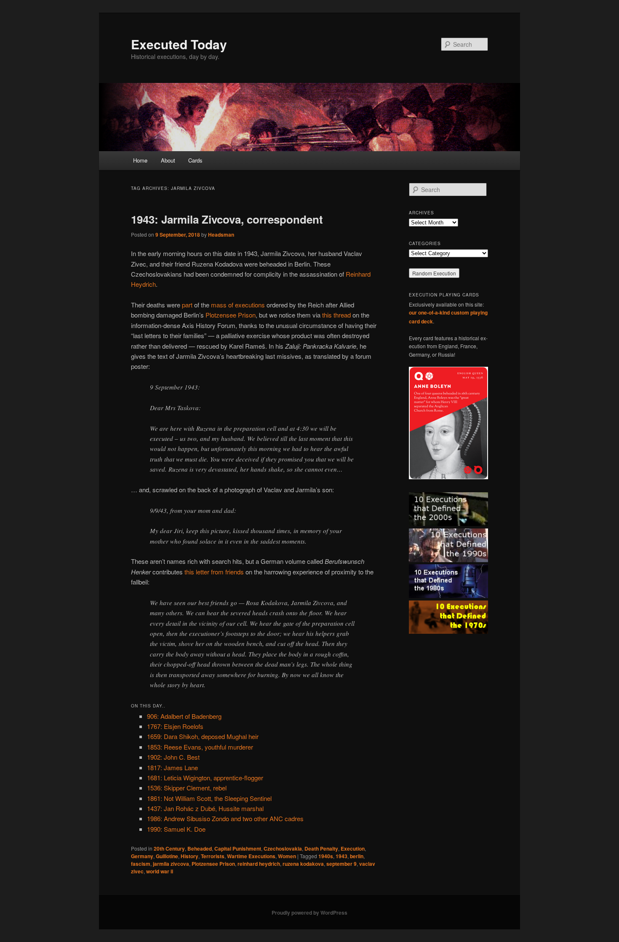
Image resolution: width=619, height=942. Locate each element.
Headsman (221, 234)
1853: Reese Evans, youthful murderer (200, 746)
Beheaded (199, 848)
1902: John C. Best (173, 757)
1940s (325, 856)
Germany (142, 856)
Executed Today (179, 44)
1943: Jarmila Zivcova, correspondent (227, 219)
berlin (356, 856)
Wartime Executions (251, 856)
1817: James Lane (172, 767)
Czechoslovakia (283, 848)
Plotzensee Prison (230, 314)
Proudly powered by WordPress (309, 912)
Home (140, 160)
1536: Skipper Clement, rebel (187, 787)
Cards (195, 160)
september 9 (341, 863)
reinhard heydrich (258, 863)
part (187, 304)
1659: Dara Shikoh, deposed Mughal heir (203, 736)
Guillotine (167, 856)
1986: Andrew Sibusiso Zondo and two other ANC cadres (225, 818)
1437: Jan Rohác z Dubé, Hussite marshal (205, 808)
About (168, 160)
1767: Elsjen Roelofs (175, 726)
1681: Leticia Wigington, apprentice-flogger (205, 777)
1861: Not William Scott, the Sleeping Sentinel (209, 798)
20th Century (169, 848)
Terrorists (212, 856)
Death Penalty (321, 848)
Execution (353, 848)
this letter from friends (214, 571)
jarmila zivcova (171, 863)
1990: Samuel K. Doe (176, 829)
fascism (140, 863)
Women (287, 856)
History (189, 856)
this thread (336, 314)
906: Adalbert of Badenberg (184, 716)
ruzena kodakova (303, 863)
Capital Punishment (237, 848)
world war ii (159, 871)
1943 (341, 856)
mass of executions (238, 304)
